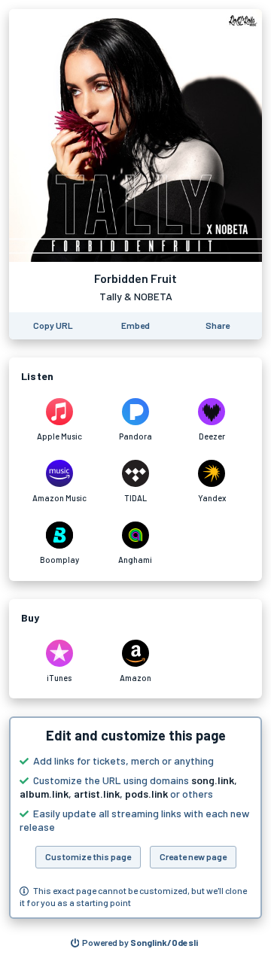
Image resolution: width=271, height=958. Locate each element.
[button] (135, 817)
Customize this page (88, 856)
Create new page (193, 856)
